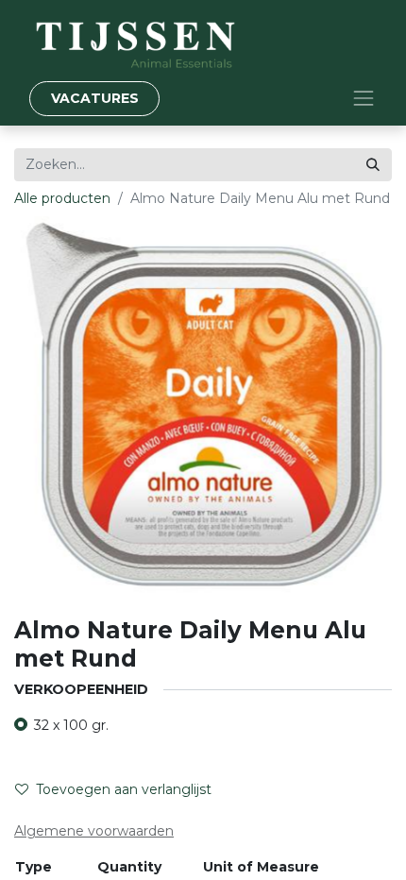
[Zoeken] (373, 164)
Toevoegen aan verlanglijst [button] (123, 789)
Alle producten (62, 198)
